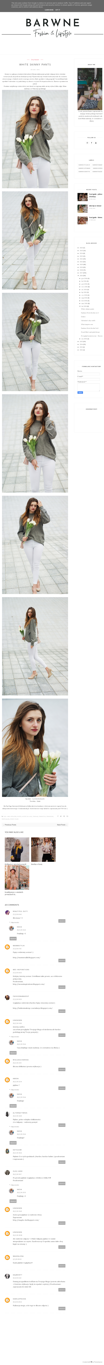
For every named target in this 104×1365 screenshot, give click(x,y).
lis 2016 (83, 281)
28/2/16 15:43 (21, 930)
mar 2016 (84, 303)
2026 (81, 248)
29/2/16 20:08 (17, 1235)
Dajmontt (17, 1275)
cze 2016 (84, 295)
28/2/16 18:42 (17, 1153)
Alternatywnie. (20, 1113)
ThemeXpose (98, 1362)
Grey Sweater (35, 60)
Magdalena (18, 1256)
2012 (81, 350)
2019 (81, 267)
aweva (16, 1078)
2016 (81, 276)
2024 (81, 253)
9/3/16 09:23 (17, 1259)
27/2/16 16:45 (17, 914)
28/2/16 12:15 (17, 1063)
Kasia (34, 69)
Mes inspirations (21, 970)
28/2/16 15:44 (21, 1044)
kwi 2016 (84, 301)
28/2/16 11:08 (17, 1023)
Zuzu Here (18, 1171)
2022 (81, 259)
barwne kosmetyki (84, 171)
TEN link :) (64, 808)
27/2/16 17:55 (17, 949)
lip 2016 (84, 292)
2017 (81, 273)
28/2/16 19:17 (17, 1174)
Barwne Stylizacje (84, 165)
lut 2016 (84, 306)
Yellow (83, 317)
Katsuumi (17, 1150)
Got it (57, 10)
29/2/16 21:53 (21, 1192)
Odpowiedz (62, 921)
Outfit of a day (27, 816)
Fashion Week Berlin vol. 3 (90, 313)
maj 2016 (84, 298)
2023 (81, 256)
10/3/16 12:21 (17, 1278)
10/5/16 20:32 (17, 1302)
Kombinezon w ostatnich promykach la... (14, 893)
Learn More (49, 10)
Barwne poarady (98, 165)
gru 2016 (84, 278)
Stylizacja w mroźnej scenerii (15, 864)
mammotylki (19, 946)
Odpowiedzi (15, 922)
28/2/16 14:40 (17, 1116)
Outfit (19, 816)
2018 (81, 270)
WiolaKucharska (21, 1060)
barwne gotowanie (84, 168)
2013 (81, 347)
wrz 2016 (84, 287)
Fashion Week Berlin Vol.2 (90, 328)
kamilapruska (19, 1299)
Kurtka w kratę (36, 864)
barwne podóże (97, 171)
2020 (81, 264)
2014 (81, 344)
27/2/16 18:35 (17, 973)
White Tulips (14, 819)
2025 (81, 250)
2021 (81, 262)
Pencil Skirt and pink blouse (90, 332)
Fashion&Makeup (21, 996)
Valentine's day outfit (88, 320)
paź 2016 (84, 284)
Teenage (35, 816)
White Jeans (5, 819)
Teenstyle (42, 816)
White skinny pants (87, 309)
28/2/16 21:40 (17, 1211)
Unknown (17, 1020)
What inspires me (87, 324)
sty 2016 (84, 339)
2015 (81, 341)
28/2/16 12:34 (17, 1082)
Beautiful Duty (20, 911)
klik (30, 1287)
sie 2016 (84, 289)
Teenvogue (49, 816)
